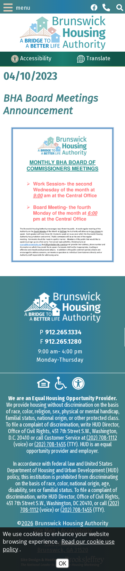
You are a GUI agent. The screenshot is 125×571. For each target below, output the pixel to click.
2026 (27, 523)
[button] (119, 7)
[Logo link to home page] (63, 33)
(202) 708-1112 (101, 437)
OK (62, 563)
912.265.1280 (63, 341)
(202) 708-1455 (50, 444)
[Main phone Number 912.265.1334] (106, 7)
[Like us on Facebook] (94, 7)
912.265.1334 (63, 332)
